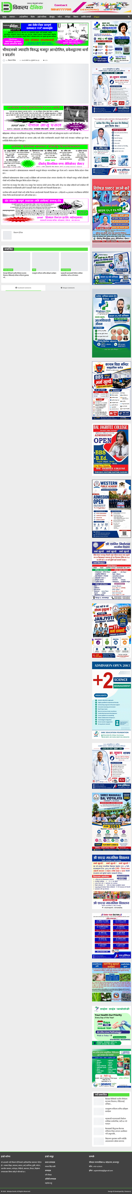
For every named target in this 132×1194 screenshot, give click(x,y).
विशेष (33, 16)
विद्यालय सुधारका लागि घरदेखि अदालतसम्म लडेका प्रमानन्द (115, 1140)
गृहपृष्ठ (4, 16)
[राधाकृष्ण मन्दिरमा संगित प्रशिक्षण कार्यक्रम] (45, 261)
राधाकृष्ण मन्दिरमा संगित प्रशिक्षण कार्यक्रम (116, 1110)
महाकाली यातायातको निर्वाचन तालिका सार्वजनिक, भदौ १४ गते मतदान (116, 1121)
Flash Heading (8, 270)
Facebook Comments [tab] (24, 288)
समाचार (12, 16)
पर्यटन (60, 16)
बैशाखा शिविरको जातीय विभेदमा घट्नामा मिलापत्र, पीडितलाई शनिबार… (116, 1101)
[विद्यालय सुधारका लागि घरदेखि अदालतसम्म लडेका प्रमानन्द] (99, 1141)
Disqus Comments (69, 288)
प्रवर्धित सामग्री (86, 16)
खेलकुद (52, 16)
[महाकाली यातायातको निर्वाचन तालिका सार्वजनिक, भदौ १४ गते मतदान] (74, 261)
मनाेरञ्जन (67, 16)
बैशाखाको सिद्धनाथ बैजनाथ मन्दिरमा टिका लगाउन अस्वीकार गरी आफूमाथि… (116, 1131)
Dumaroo (128, 1191)
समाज (34, 270)
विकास (75, 16)
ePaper (97, 16)
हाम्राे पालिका (42, 16)
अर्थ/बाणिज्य (23, 16)
